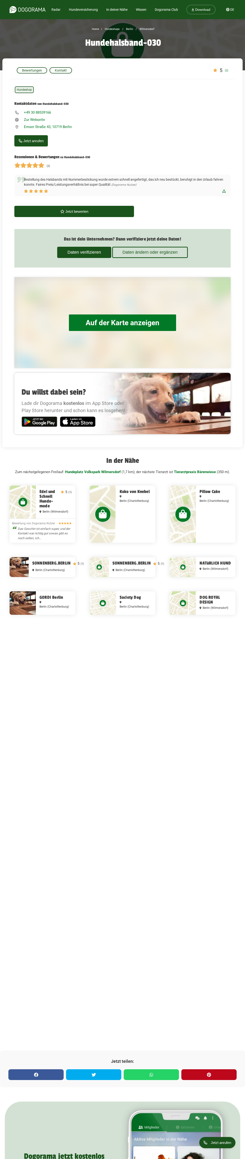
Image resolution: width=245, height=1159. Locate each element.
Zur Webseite (34, 120)
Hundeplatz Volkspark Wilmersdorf (93, 472)
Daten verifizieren (84, 252)
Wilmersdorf (146, 29)
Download (202, 9)
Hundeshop (24, 89)
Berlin (129, 29)
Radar (56, 9)
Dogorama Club (166, 9)
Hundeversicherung (83, 9)
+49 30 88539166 (37, 112)
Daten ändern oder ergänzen (150, 252)
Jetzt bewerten (76, 211)
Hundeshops (112, 29)
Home (95, 29)
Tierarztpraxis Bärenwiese (195, 472)
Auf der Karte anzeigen (122, 323)
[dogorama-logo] (27, 9)
